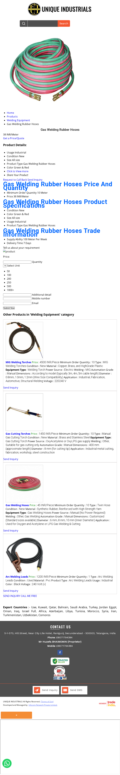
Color (10, 214)
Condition (12, 210)
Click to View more (17, 171)
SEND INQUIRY (11, 596)
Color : (13, 584)
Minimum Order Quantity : (77, 362)
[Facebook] (60, 654)
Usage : (102, 580)
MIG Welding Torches (18, 362)
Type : (100, 505)
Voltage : (55, 381)
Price (10, 196)
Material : (75, 366)
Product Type (15, 225)
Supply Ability (15, 239)
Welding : (82, 369)
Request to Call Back (15, 179)
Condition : (36, 366)
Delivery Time (15, 243)
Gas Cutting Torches (18, 433)
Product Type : (71, 580)
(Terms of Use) (47, 701)
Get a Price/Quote (13, 138)
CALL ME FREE (29, 596)
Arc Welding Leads (17, 576)
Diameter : (50, 448)
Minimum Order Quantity (22, 192)
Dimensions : (57, 373)
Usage (10, 221)
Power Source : (59, 369)
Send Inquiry (35, 179)
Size (9, 218)
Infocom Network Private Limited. (43, 705)
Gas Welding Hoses (17, 505)
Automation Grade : (56, 445)
